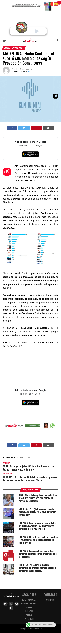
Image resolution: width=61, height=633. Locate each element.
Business (29, 611)
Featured (25, 458)
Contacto (50, 594)
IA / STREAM (29, 618)
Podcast (29, 615)
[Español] (56, 3)
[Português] (51, 3)
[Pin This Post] (36, 128)
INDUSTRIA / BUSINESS (29, 603)
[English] (46, 3)
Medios (29, 607)
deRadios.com (20, 72)
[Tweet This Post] (24, 128)
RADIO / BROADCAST (29, 599)
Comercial (50, 599)
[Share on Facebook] (12, 128)
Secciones (29, 594)
